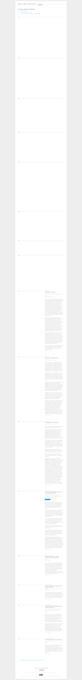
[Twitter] (41, 4)
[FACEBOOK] (41, 670)
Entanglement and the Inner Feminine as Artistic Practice (31, 660)
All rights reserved (40, 672)
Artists (59, 4)
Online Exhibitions (54, 4)
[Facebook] (40, 4)
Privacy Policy (47, 672)
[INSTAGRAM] (40, 670)
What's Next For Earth (27, 4)
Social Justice (47, 356)
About (63, 4)
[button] (47, 499)
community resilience (49, 490)
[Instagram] (38, 4)
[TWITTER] (43, 670)
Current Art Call (46, 4)
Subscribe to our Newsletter (41, 668)
